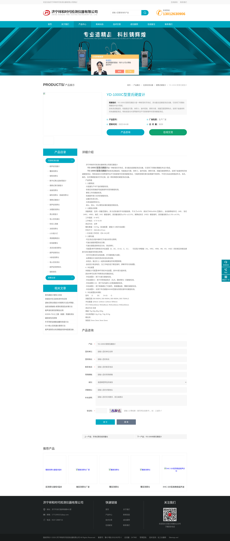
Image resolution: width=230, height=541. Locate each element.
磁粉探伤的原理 (51, 318)
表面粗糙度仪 (55, 238)
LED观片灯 (54, 233)
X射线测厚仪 (54, 257)
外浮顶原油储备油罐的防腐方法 (57, 322)
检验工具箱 (54, 224)
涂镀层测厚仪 (55, 209)
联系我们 (183, 2)
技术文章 (117, 24)
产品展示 (136, 85)
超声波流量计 (55, 166)
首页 (50, 24)
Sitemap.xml (173, 537)
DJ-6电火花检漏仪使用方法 (55, 326)
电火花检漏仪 (55, 219)
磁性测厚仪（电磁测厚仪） (60, 195)
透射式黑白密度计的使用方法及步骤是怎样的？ (62, 303)
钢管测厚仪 (54, 176)
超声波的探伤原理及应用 (54, 310)
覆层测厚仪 (54, 171)
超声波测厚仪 (55, 205)
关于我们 (65, 24)
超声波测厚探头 (55, 267)
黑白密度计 (54, 214)
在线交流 (168, 132)
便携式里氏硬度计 (56, 185)
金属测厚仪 (54, 190)
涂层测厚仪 (54, 229)
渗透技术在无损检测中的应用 (56, 299)
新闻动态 (100, 24)
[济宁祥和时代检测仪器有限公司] (72, 7)
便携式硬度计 (161, 85)
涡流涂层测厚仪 (55, 248)
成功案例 (134, 24)
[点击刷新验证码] (115, 411)
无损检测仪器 (148, 85)
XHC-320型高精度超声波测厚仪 (162, 487)
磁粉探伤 (53, 272)
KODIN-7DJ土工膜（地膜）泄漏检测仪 (59, 314)
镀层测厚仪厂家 (68, 487)
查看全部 (51, 278)
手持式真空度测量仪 (100, 437)
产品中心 (82, 24)
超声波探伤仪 (55, 253)
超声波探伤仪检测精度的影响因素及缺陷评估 (62, 329)
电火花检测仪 (55, 262)
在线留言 (174, 2)
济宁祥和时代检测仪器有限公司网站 (63, 2)
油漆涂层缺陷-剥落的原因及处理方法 (58, 306)
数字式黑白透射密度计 (58, 181)
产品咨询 (125, 132)
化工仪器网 (162, 537)
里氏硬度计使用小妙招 (53, 295)
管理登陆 (143, 537)
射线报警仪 (54, 243)
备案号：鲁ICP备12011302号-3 (109, 537)
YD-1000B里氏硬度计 (154, 437)
